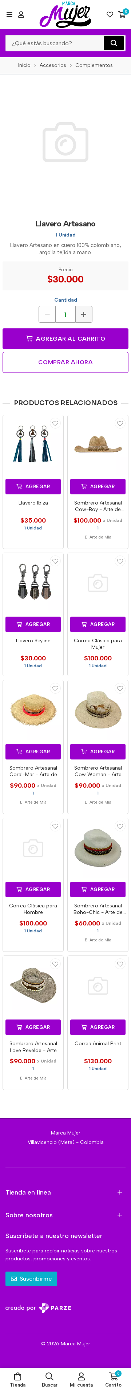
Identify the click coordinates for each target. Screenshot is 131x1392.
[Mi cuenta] (21, 14)
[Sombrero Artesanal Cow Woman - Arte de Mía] (98, 710)
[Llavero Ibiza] (33, 445)
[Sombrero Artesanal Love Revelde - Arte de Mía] (33, 986)
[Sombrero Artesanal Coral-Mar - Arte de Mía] (33, 710)
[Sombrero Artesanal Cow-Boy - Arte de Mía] (98, 445)
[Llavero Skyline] (33, 583)
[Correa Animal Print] (98, 986)
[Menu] (9, 14)
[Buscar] (114, 43)
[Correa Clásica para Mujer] (98, 583)
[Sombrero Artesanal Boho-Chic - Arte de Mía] (98, 848)
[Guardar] (55, 423)
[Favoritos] (110, 14)
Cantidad (65, 300)
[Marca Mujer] (65, 14)
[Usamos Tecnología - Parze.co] (38, 1308)
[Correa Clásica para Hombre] (33, 848)
